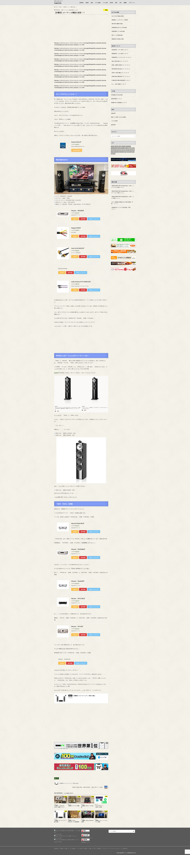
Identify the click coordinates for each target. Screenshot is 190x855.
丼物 (130, 148)
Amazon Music (75, 142)
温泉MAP (113, 113)
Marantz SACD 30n (77, 598)
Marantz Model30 (77, 581)
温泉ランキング (84, 833)
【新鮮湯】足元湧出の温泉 (117, 39)
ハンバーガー (114, 148)
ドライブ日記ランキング (86, 837)
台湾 (133, 148)
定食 (112, 150)
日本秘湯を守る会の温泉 (117, 94)
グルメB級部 (97, 2)
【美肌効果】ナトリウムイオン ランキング (121, 57)
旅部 (92, 2)
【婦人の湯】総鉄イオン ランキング (119, 61)
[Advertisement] (81, 28)
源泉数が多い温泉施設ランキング (119, 102)
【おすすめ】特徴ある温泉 (117, 16)
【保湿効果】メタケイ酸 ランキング (119, 49)
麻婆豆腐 (113, 153)
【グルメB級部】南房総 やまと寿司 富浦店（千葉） (122, 202)
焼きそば (121, 151)
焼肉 (125, 151)
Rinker (77, 144)
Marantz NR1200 (76, 210)
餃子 (133, 151)
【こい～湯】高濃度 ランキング (118, 84)
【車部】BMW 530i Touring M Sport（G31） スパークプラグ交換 (122, 186)
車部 (116, 2)
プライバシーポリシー (115, 848)
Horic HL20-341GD (77, 248)
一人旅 (127, 148)
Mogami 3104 (75, 228)
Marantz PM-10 (76, 626)
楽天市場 (83, 218)
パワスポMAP (114, 120)
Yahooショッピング (93, 218)
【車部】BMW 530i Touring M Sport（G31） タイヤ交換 (122, 197)
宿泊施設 (116, 150)
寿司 (120, 150)
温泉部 (87, 2)
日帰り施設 (132, 150)
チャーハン (128, 146)
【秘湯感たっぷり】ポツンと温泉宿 (119, 19)
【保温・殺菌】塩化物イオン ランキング (120, 65)
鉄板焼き (129, 151)
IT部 (120, 2)
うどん (112, 146)
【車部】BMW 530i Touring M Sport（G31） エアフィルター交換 (122, 191)
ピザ (119, 148)
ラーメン (122, 148)
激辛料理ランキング (85, 842)
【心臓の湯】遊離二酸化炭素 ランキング (120, 80)
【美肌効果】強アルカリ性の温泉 (119, 27)
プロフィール (132, 2)
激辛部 (111, 2)
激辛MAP (113, 124)
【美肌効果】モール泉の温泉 (118, 31)
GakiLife (57, 3)
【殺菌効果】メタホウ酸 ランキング (119, 53)
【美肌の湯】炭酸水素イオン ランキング (120, 76)
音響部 (125, 2)
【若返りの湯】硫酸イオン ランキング (120, 72)
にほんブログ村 (57, 834)
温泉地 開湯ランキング (116, 98)
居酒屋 (123, 150)
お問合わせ (125, 848)
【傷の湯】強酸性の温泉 (117, 23)
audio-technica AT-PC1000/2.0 (80, 281)
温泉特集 (81, 2)
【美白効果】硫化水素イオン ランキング (120, 68)
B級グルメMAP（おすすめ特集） (119, 117)
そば (120, 146)
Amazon (75, 218)
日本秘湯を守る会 (114, 151)
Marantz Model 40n (77, 523)
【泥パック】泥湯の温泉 (117, 35)
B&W (55, 372)
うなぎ (116, 146)
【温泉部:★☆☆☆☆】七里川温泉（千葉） (121, 208)
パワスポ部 (105, 2)
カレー (123, 146)
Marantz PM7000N (77, 549)
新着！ (127, 150)
